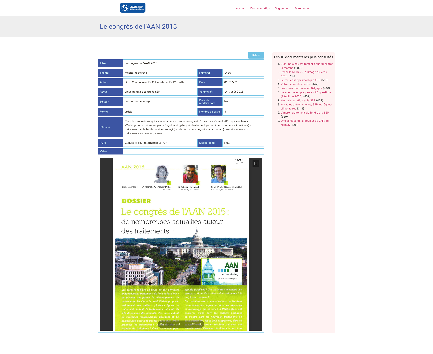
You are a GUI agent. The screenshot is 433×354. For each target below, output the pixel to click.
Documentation (260, 8)
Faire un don (302, 8)
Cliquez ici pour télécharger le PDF (146, 143)
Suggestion (282, 8)
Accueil (240, 8)
